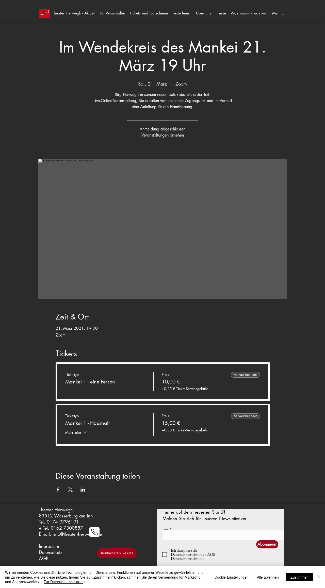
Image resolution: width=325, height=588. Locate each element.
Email (165, 528)
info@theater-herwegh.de (77, 534)
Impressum (49, 546)
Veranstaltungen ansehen (162, 135)
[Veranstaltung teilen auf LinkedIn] (82, 490)
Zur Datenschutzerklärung (65, 581)
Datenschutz (50, 552)
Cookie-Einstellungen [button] (232, 577)
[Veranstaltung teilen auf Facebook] (58, 490)
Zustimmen (299, 577)
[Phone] (94, 532)
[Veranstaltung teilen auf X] (70, 490)
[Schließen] (319, 577)
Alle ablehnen (268, 577)
